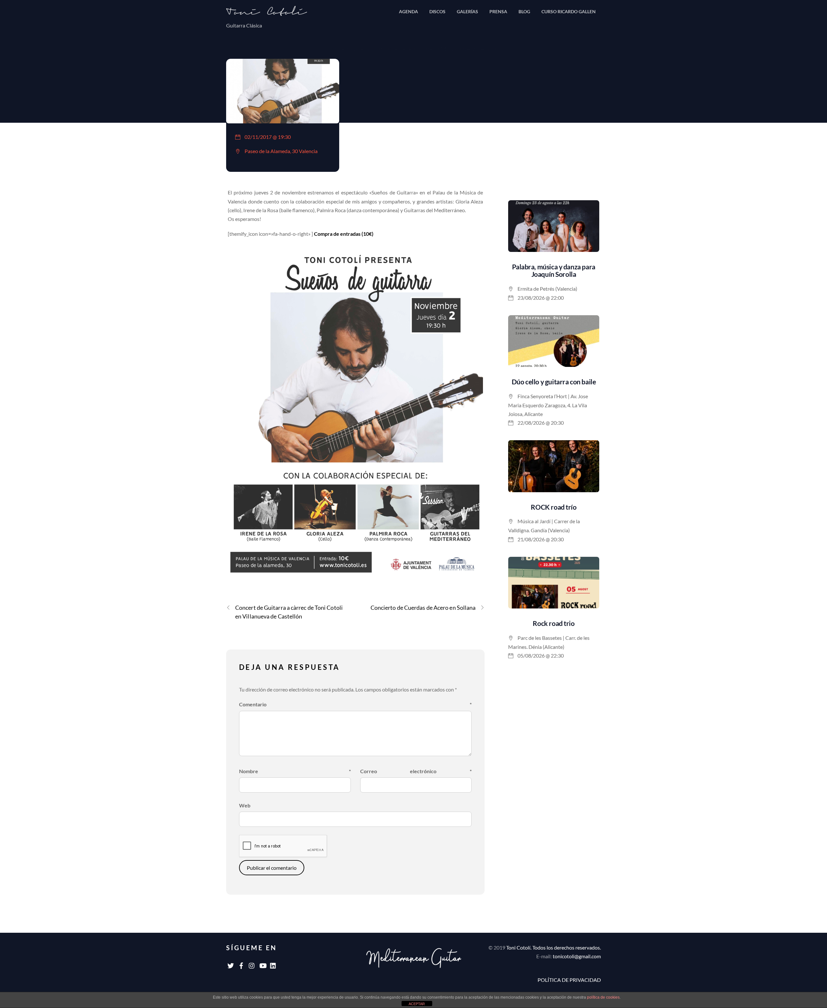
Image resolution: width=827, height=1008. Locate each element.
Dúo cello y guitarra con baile (554, 382)
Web (244, 805)
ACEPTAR (417, 1004)
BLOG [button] (524, 11)
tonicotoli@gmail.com (577, 956)
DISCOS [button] (437, 11)
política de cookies (603, 997)
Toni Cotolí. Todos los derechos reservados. (553, 947)
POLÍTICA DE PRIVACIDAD (569, 980)
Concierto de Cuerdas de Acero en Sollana (423, 607)
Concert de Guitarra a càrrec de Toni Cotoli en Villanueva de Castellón (289, 612)
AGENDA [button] (408, 11)
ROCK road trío (553, 507)
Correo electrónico (416, 771)
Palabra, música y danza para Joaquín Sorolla (553, 270)
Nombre (295, 771)
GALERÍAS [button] (467, 11)
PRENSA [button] (498, 11)
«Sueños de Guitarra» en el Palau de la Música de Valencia (413, 49)
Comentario (355, 704)
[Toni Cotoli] (271, 13)
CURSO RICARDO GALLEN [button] (568, 11)
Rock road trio (553, 623)
